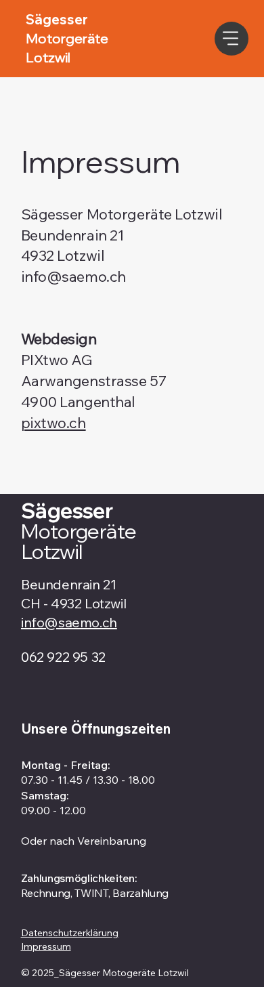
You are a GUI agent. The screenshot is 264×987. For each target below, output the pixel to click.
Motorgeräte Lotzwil (78, 541)
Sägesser (68, 511)
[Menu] (231, 39)
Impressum (46, 946)
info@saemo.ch (73, 276)
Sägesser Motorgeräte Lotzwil (122, 214)
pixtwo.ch (53, 422)
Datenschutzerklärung (69, 933)
